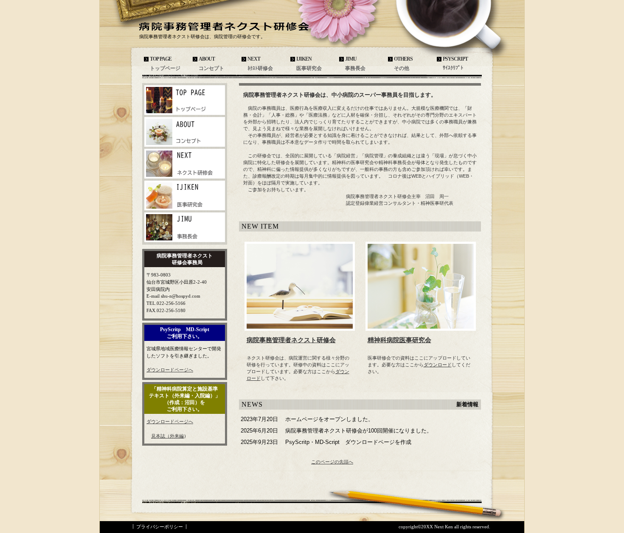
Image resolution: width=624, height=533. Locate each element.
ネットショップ (184, 132)
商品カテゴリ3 (184, 227)
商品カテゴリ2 (184, 195)
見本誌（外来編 (167, 435)
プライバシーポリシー (159, 526)
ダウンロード (438, 364)
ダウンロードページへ (169, 369)
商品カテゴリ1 (184, 164)
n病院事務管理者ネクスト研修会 (227, 26)
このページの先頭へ (332, 461)
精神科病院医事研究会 (399, 340)
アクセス (184, 100)
